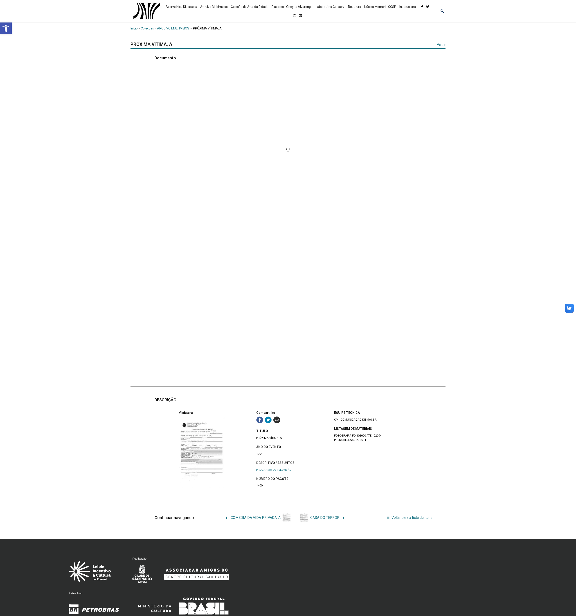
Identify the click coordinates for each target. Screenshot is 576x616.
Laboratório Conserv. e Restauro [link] (338, 7)
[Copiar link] (276, 420)
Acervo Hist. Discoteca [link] (181, 7)
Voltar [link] (441, 45)
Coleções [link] (147, 28)
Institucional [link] (407, 7)
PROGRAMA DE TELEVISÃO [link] (274, 469)
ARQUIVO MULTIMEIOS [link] (173, 28)
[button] (442, 11)
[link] (6, 28)
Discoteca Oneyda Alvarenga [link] (292, 7)
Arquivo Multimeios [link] (214, 7)
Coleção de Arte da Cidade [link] (249, 7)
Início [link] (134, 28)
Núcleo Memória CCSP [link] (380, 7)
